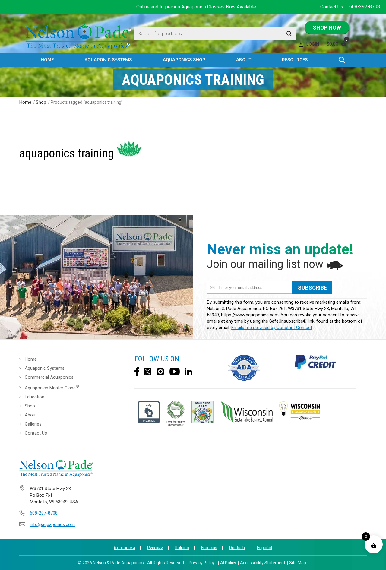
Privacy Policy (202, 562)
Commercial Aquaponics (49, 377)
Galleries (33, 424)
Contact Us (331, 7)
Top (376, 561)
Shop (41, 102)
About (31, 415)
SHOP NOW (327, 27)
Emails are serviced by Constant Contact (271, 327)
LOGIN (312, 44)
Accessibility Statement (262, 562)
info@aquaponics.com (52, 524)
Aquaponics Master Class (52, 387)
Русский (155, 547)
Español (264, 547)
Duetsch (237, 547)
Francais (209, 547)
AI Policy (228, 562)
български (124, 547)
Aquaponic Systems (45, 368)
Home (47, 59)
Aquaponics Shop (184, 59)
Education (34, 397)
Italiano (182, 547)
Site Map (297, 562)
